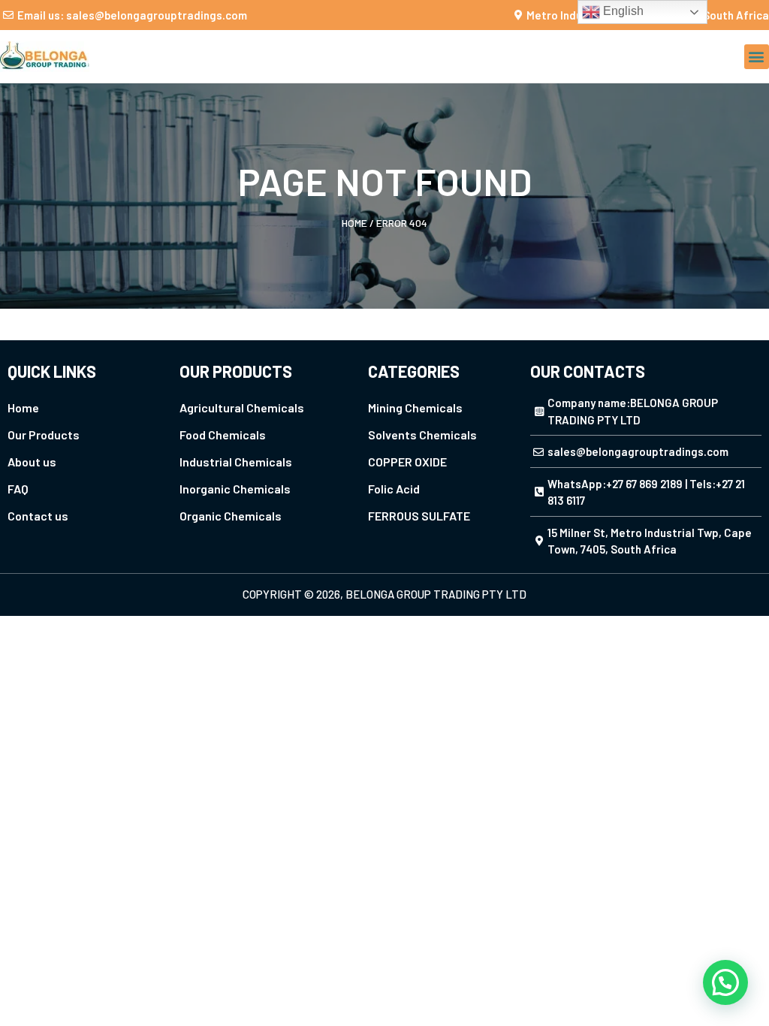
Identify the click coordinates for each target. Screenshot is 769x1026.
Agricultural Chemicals (241, 407)
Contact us (38, 515)
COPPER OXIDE (407, 461)
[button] (756, 56)
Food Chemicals (222, 434)
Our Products (44, 434)
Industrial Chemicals (235, 461)
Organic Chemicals (230, 515)
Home (354, 222)
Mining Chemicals (415, 407)
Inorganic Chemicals (235, 488)
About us (32, 461)
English (622, 11)
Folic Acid (394, 488)
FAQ (18, 488)
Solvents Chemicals (422, 434)
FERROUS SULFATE (419, 515)
